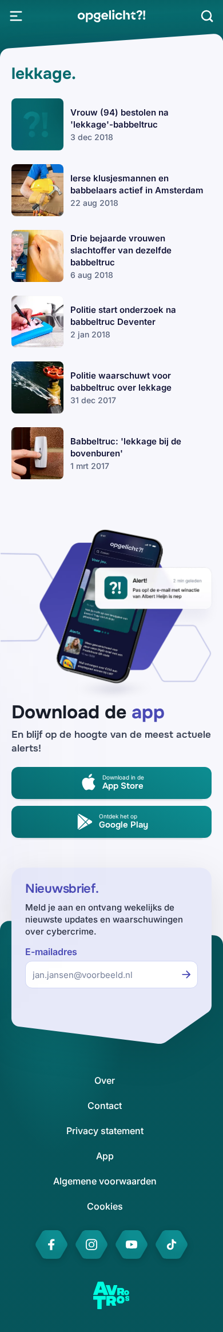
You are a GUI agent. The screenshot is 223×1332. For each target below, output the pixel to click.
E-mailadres (51, 952)
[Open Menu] (16, 16)
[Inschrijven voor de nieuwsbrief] (186, 974)
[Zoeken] (207, 16)
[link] (111, 16)
